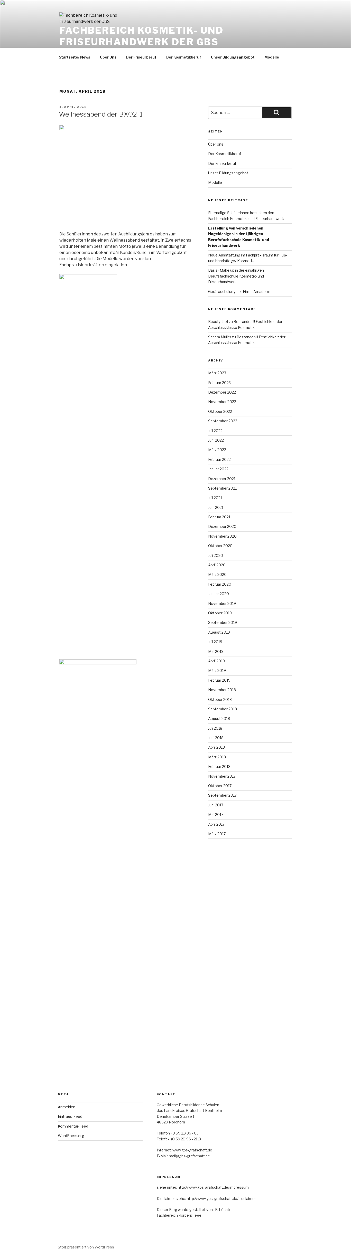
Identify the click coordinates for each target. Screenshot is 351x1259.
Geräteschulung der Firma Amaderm (239, 291)
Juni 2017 (215, 805)
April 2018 (216, 747)
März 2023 (217, 373)
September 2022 (222, 421)
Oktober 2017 (220, 786)
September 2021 (222, 488)
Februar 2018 (219, 766)
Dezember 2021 (221, 478)
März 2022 (217, 449)
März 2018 (217, 757)
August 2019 (219, 632)
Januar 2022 (218, 469)
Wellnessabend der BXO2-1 (101, 114)
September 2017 (222, 795)
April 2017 (216, 824)
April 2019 (216, 661)
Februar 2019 (219, 680)
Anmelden (66, 1107)
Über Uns (108, 57)
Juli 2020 (215, 555)
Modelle (271, 57)
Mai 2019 (216, 651)
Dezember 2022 (222, 392)
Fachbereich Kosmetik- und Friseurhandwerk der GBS (141, 36)
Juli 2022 (215, 430)
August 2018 (219, 718)
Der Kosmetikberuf (183, 57)
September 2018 (222, 709)
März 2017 (217, 834)
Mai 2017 (215, 814)
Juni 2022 (216, 440)
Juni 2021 (215, 507)
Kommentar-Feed (73, 1126)
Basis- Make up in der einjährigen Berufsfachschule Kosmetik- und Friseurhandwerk (236, 276)
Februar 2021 (219, 517)
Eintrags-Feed (70, 1116)
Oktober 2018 (220, 699)
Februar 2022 (219, 459)
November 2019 (222, 603)
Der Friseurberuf (141, 57)
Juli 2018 (215, 728)
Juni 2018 (216, 738)
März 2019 (217, 670)
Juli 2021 (215, 497)
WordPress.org (71, 1135)
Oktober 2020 (220, 545)
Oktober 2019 (220, 613)
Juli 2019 (215, 642)
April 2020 (217, 565)
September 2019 (222, 622)
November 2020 (222, 536)
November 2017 (222, 776)
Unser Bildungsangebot (233, 57)
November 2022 (222, 401)
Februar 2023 (219, 382)
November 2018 (222, 690)
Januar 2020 (218, 594)
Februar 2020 (219, 584)
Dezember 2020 (222, 526)
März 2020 (217, 574)
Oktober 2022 (220, 411)
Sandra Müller (219, 337)
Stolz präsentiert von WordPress (86, 1247)
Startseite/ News (74, 57)
